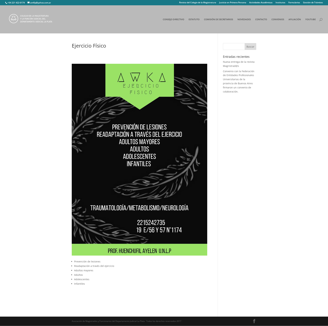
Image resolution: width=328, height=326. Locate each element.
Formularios (294, 3)
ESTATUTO (194, 19)
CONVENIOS (277, 19)
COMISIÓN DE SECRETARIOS (218, 19)
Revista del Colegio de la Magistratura (197, 3)
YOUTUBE (310, 19)
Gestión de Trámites (313, 3)
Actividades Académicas (260, 3)
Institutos (280, 3)
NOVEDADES (244, 19)
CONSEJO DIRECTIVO (173, 19)
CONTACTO (261, 19)
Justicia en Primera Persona (232, 3)
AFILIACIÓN (295, 19)
